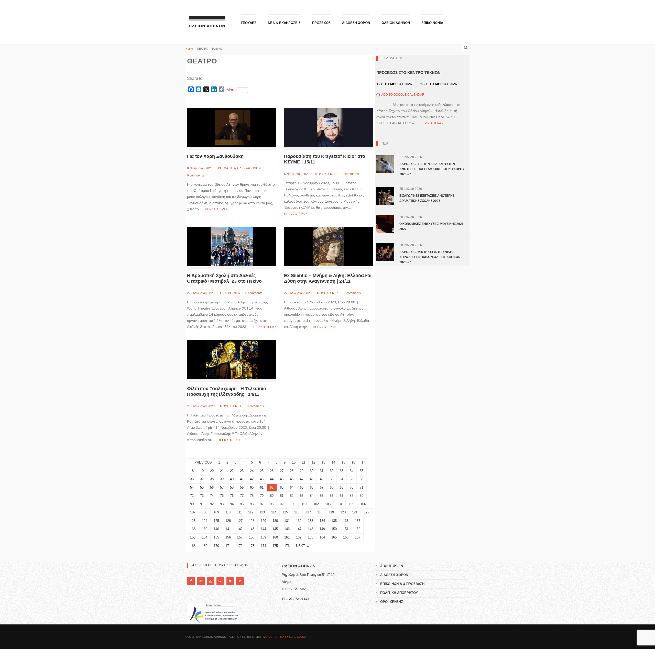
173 (251, 546)
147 (298, 529)
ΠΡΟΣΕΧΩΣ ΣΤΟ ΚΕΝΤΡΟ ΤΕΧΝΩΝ (408, 72)
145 (275, 529)
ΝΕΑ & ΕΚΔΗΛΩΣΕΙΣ (284, 23)
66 (311, 487)
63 (281, 487)
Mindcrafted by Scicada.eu (284, 636)
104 (339, 504)
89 (361, 496)
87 (341, 496)
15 (343, 462)
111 (239, 512)
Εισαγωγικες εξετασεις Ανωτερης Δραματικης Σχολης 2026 (426, 198)
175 (275, 546)
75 (222, 496)
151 (345, 529)
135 (334, 521)
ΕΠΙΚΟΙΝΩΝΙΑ (432, 23)
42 (252, 479)
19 (202, 471)
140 (216, 529)
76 (232, 496)
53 (361, 479)
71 (361, 487)
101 (304, 504)
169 (204, 546)
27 (281, 471)
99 (281, 504)
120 (343, 512)
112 (250, 512)
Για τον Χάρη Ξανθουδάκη (215, 156)
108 (204, 512)
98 (272, 504)
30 (311, 471)
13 (323, 462)
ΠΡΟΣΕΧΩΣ (321, 23)
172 (240, 546)
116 (296, 512)
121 (354, 512)
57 (222, 487)
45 (281, 479)
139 (204, 529)
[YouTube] (210, 581)
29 (301, 471)
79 (262, 496)
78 (252, 496)
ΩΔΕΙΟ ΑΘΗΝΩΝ (249, 168)
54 (192, 487)
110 (228, 512)
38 (212, 479)
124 (204, 521)
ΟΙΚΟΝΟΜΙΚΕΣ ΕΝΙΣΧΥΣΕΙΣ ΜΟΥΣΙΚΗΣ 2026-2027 (432, 226)
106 (363, 504)
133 (310, 521)
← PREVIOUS (201, 462)
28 (291, 471)
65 (301, 487)
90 (192, 504)
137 (357, 521)
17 (363, 462)
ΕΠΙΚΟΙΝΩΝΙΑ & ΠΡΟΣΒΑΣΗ (402, 584)
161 (287, 537)
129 (263, 521)
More (231, 90)
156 (228, 537)
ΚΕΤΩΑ (223, 168)
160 (275, 537)
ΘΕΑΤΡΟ (226, 293)
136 (345, 521)
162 (298, 537)
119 (331, 512)
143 (251, 529)
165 (334, 537)
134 (322, 521)
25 (262, 471)
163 (310, 537)
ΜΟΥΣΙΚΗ (322, 174)
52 (351, 479)
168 (192, 546)
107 (192, 512)
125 (216, 521)
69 (341, 487)
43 (262, 479)
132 (298, 521)
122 (366, 512)
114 (273, 512)
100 (292, 504)
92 (212, 504)
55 (202, 487)
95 (242, 504)
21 (222, 471)
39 (222, 479)
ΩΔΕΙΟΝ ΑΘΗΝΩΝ (395, 23)
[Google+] (220, 581)
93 (222, 504)
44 (272, 479)
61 (262, 487)
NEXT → (302, 546)
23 (242, 471)
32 (331, 471)
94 (232, 504)
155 (216, 537)
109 (216, 512)
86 (331, 496)
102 (316, 504)
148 (310, 529)
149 (322, 529)
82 (291, 496)
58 (232, 487)
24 (252, 471)
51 (341, 479)
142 (240, 529)
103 (328, 504)
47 (301, 479)
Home (189, 48)
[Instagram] (200, 581)
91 (202, 504)
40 (232, 479)
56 (212, 487)
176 (287, 546)
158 (251, 537)
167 (357, 537)
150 (334, 529)
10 (294, 462)
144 (263, 529)
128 (251, 521)
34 (351, 471)
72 (192, 496)
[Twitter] (230, 581)
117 (308, 512)
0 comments (195, 175)
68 (331, 487)
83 (301, 496)
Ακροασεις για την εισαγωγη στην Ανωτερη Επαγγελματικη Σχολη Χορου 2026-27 (431, 169)
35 (361, 471)
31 (321, 471)
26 (272, 471)
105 (351, 504)
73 (202, 496)
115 (285, 512)
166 (345, 537)
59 (242, 487)
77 (242, 496)
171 (228, 546)
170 (216, 546)
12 (313, 462)
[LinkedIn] (240, 581)
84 (311, 496)
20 (212, 471)
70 (351, 487)
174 (263, 546)
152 (357, 529)
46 (291, 479)
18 (192, 471)
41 (242, 479)
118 (319, 512)
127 (240, 521)
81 (281, 496)
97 (262, 504)
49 (321, 479)
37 (202, 479)
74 (212, 496)
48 (311, 479)
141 (228, 529)
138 (192, 529)
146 (287, 529)
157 (240, 537)
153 (192, 537)
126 (228, 521)
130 (275, 521)
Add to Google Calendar (402, 94)
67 (321, 487)
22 (232, 471)
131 (287, 521)
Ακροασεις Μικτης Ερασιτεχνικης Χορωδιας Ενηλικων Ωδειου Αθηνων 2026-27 (430, 257)
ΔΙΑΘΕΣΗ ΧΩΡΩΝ (356, 23)
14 (333, 462)
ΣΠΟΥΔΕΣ (248, 23)
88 (351, 496)
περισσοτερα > (216, 209)
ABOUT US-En (391, 566)
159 (263, 537)
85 (321, 496)
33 (341, 471)
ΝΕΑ (233, 168)
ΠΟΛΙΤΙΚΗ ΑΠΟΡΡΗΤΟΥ (399, 593)
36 (192, 479)
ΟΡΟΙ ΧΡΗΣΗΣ (391, 602)
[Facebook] (191, 581)
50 (331, 479)
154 (204, 537)
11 (303, 462)
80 (272, 496)
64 (291, 487)
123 (192, 521)
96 (252, 504)
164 (322, 537)
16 (353, 462)
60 (252, 487)
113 (262, 512)
